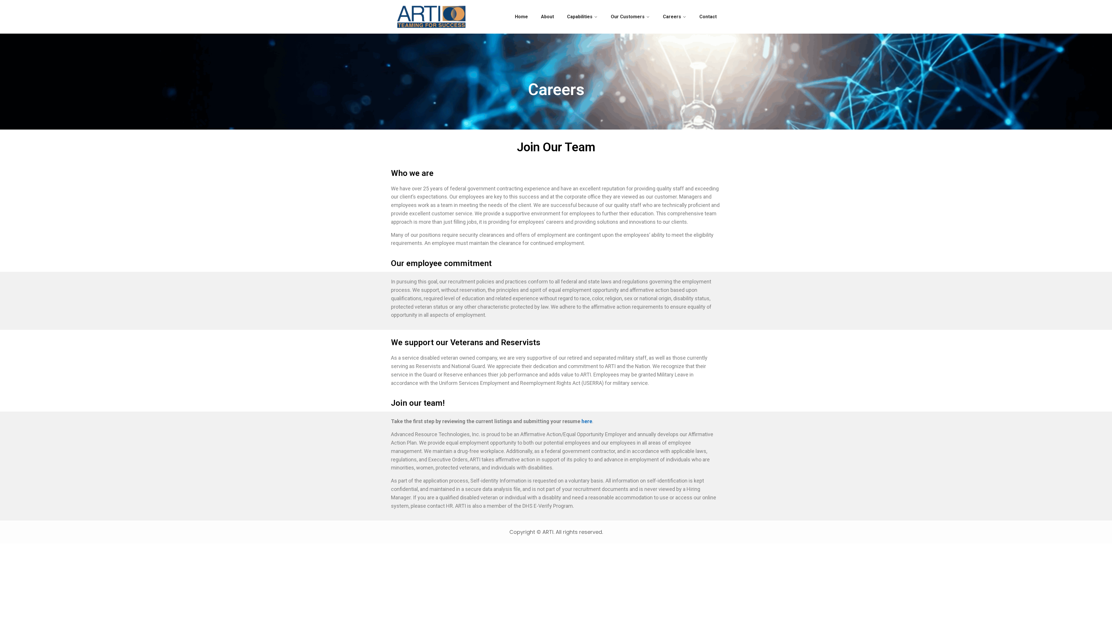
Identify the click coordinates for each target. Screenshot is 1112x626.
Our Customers (628, 16)
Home (521, 16)
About (547, 16)
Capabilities (579, 16)
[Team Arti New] (432, 17)
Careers (672, 16)
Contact (708, 16)
